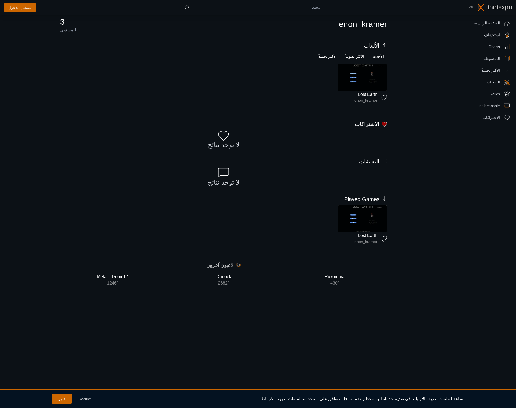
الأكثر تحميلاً (327, 56)
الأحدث (378, 56)
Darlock (223, 279)
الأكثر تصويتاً (354, 56)
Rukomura (335, 279)
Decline (84, 399)
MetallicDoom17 (112, 279)
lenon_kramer (365, 100)
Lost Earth (367, 94)
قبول (62, 399)
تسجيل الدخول (20, 7)
